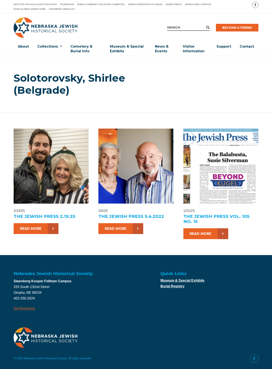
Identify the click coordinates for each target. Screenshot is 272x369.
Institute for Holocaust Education (35, 4)
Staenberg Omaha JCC (62, 9)
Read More (30, 229)
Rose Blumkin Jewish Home (30, 9)
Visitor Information (193, 48)
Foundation (67, 4)
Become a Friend (237, 28)
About (23, 46)
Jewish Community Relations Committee (101, 4)
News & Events (162, 48)
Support (224, 46)
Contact (247, 46)
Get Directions (24, 308)
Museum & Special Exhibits (127, 48)
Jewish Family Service (198, 4)
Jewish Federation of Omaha (145, 4)
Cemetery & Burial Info (81, 48)
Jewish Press (174, 4)
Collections (47, 46)
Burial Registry (172, 286)
